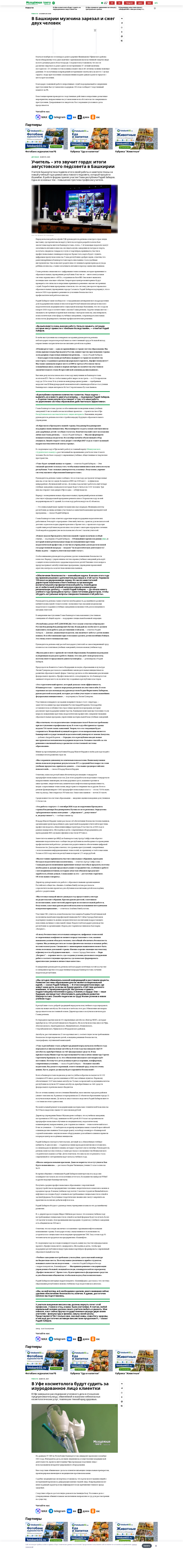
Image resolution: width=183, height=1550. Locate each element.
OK (119, 3)
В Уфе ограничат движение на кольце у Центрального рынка (101, 8)
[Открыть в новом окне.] (41, 117)
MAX (149, 3)
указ (104, 539)
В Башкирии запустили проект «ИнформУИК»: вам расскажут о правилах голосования (131, 8)
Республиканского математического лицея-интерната (60, 414)
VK (112, 3)
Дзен (140, 3)
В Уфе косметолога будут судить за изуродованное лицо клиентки (67, 8)
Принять (146, 1546)
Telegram (129, 3)
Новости (29, 8)
